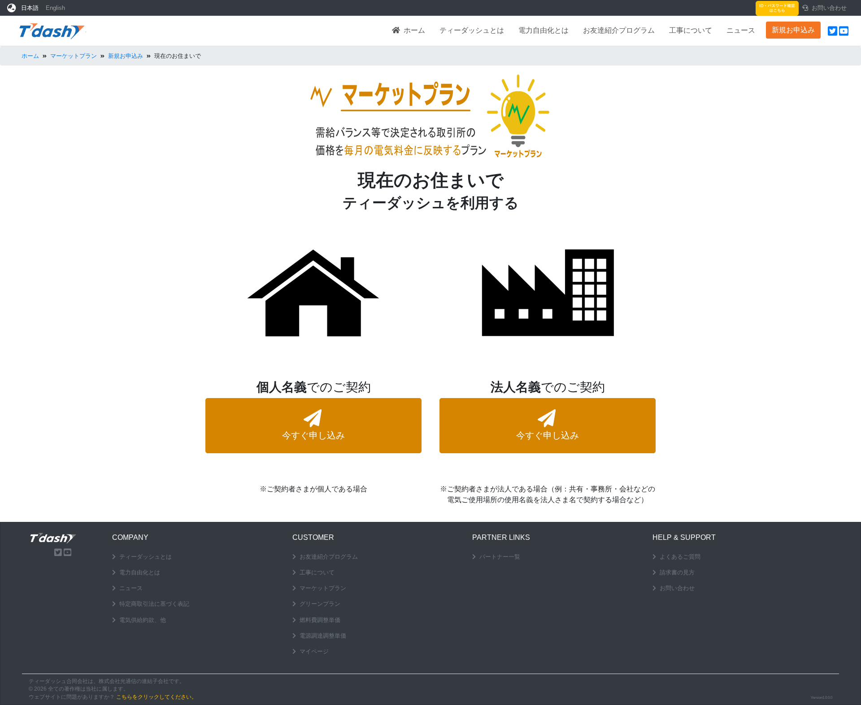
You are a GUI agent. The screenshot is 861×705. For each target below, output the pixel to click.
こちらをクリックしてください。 (156, 697)
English (55, 7)
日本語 (30, 7)
